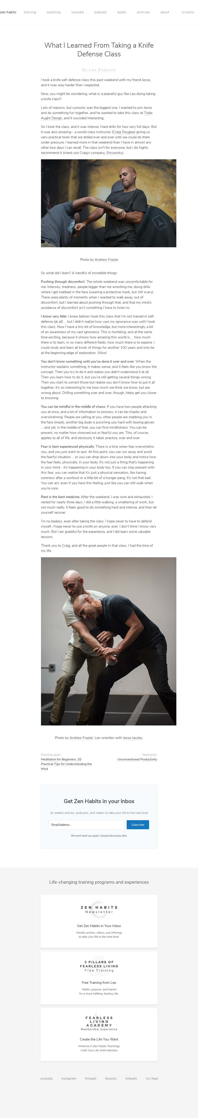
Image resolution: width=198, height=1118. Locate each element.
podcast (100, 12)
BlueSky (111, 1079)
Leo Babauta (102, 70)
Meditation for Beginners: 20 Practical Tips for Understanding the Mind (66, 764)
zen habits (8, 12)
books (121, 12)
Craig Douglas (123, 132)
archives (143, 12)
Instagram (68, 1079)
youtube (77, 12)
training (30, 12)
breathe (188, 12)
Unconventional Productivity (137, 759)
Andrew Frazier (106, 260)
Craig (66, 546)
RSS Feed (152, 1079)
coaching (54, 12)
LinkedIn (131, 1079)
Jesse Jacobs (132, 738)
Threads (90, 1079)
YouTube (46, 1079)
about (164, 12)
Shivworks (114, 153)
